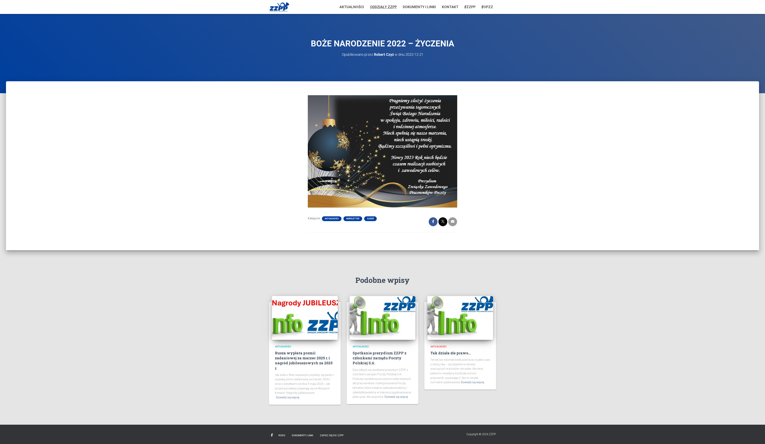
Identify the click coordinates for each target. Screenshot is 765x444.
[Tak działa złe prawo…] (460, 317)
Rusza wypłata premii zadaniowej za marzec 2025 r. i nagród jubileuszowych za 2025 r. (303, 360)
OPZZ (488, 7)
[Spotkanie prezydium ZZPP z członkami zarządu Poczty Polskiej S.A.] (382, 317)
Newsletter (352, 219)
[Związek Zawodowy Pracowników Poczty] (279, 7)
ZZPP (471, 7)
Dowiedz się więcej (287, 397)
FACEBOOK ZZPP (272, 435)
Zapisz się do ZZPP (332, 435)
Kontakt (450, 7)
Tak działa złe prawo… (450, 353)
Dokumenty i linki (419, 7)
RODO (282, 435)
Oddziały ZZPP (383, 7)
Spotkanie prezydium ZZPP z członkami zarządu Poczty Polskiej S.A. (379, 358)
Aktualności (351, 7)
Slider (370, 219)
